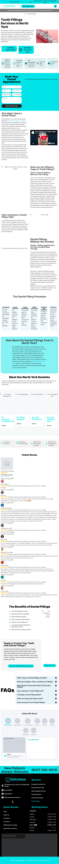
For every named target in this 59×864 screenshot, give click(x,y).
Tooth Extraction (36, 794)
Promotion (6, 821)
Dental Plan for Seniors (10, 828)
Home (25, 14)
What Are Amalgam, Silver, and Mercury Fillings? (35, 682)
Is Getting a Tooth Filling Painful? (29, 695)
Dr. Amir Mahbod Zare (51, 419)
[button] (55, 6)
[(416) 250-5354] (3, 794)
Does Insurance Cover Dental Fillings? (31, 702)
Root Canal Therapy (37, 798)
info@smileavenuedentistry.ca (12, 797)
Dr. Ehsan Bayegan (21, 418)
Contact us (6, 818)
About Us (6, 815)
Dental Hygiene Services (38, 791)
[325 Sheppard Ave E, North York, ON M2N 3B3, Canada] (3, 786)
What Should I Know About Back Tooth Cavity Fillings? (34, 686)
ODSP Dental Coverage (10, 825)
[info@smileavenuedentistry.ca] (3, 797)
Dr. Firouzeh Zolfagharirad (8, 419)
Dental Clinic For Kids (37, 787)
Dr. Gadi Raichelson (37, 418)
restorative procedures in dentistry (16, 121)
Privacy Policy (32, 860)
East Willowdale (33, 740)
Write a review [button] (5, 476)
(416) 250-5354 (8, 793)
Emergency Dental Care (38, 784)
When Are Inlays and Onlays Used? (30, 699)
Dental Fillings (35, 801)
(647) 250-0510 (44, 770)
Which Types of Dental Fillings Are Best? (32, 678)
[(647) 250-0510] (3, 790)
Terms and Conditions (44, 860)
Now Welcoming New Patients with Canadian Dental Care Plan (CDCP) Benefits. (29, 10)
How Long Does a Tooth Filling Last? (30, 691)
